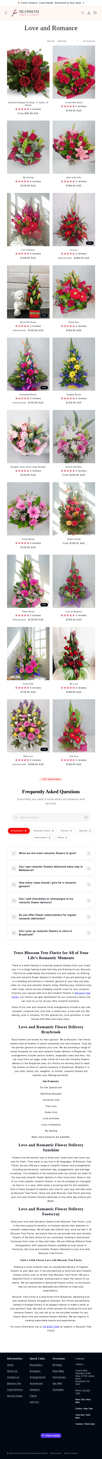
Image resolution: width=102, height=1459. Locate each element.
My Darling (28, 177)
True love (73, 756)
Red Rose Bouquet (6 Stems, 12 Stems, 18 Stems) (28, 103)
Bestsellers (36, 1365)
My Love (74, 684)
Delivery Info (14, 1383)
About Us (12, 1371)
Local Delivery (15, 1389)
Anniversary (36, 1383)
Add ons (34, 1402)
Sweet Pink (28, 684)
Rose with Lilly (74, 177)
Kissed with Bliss (74, 467)
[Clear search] (86, 817)
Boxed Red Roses (28, 322)
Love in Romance (74, 611)
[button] (6, 13)
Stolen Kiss (74, 322)
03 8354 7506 (51, 1326)
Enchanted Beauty (28, 394)
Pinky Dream (28, 611)
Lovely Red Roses (73, 102)
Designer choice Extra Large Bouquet (28, 467)
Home (10, 1365)
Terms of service (71, 1453)
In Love (73, 250)
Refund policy (55, 1453)
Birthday (57, 1365)
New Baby (58, 1371)
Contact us (13, 1377)
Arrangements (38, 1377)
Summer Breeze (73, 394)
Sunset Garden (74, 539)
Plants (33, 1395)
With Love (28, 756)
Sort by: (51, 41)
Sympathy (58, 1389)
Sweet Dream (28, 539)
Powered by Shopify (39, 1453)
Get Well (57, 1383)
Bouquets (35, 1371)
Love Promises (28, 250)
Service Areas (15, 1395)
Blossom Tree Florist (22, 1453)
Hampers (35, 1389)
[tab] (19, 831)
